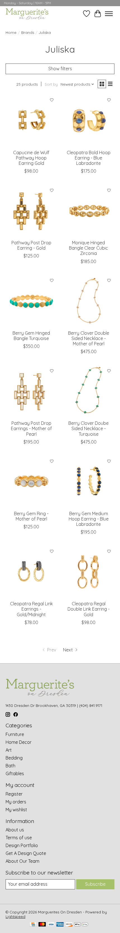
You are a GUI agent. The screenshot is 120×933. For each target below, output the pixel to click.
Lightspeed (15, 916)
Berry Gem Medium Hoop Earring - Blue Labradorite (89, 519)
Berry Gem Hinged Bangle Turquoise (31, 335)
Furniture (15, 734)
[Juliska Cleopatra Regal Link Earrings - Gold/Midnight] (31, 572)
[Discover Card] (69, 924)
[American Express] (60, 924)
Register (14, 794)
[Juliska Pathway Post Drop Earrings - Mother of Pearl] (31, 391)
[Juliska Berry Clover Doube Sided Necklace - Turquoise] (88, 391)
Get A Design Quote (26, 853)
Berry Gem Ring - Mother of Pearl (31, 516)
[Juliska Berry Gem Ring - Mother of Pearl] (31, 482)
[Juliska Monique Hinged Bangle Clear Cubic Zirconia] (88, 211)
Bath (10, 765)
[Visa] (51, 924)
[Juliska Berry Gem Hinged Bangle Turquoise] (31, 301)
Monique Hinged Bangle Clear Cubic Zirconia (88, 248)
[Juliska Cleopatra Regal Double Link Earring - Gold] (88, 572)
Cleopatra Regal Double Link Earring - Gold (89, 609)
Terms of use (19, 837)
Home (11, 32)
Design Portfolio (22, 845)
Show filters (60, 68)
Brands (27, 32)
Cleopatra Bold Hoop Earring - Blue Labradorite (89, 158)
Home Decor (19, 742)
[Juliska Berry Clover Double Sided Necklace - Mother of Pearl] (88, 301)
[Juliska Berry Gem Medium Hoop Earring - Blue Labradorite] (88, 482)
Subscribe (95, 884)
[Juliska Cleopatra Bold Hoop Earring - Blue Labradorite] (88, 121)
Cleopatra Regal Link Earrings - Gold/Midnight (31, 609)
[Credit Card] (33, 924)
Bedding (14, 758)
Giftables (15, 773)
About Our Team (22, 861)
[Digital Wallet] (81, 924)
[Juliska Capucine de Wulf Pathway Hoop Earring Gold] (31, 121)
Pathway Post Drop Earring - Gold (31, 245)
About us (15, 830)
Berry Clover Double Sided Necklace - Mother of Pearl (88, 338)
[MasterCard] (42, 924)
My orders (16, 802)
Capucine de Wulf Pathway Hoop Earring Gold (31, 158)
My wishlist (16, 809)
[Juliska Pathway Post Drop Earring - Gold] (31, 211)
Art (9, 750)
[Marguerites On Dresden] (27, 13)
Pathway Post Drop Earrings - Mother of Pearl (31, 428)
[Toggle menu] (108, 13)
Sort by (51, 84)
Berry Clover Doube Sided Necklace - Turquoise (88, 428)
